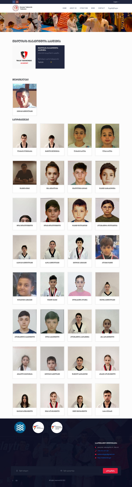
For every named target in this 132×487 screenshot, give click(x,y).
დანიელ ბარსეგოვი (80, 374)
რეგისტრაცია (113, 8)
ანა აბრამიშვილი (107, 337)
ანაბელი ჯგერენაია (24, 374)
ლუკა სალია (107, 151)
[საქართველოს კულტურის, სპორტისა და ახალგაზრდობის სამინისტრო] (20, 427)
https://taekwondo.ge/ (104, 458)
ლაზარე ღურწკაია (24, 151)
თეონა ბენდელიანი (107, 300)
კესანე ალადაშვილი (107, 374)
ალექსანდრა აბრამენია (79, 337)
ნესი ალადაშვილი (52, 411)
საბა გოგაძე (107, 411)
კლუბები (73, 30)
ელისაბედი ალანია (79, 300)
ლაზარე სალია (80, 151)
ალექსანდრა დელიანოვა (107, 226)
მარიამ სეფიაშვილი (25, 411)
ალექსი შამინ (107, 263)
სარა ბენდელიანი (52, 263)
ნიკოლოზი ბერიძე (79, 188)
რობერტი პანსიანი (24, 300)
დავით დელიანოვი (79, 226)
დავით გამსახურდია (107, 188)
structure (84, 8)
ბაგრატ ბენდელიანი (25, 263)
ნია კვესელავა (52, 188)
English (116, 2)
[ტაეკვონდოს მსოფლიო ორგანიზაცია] (38, 427)
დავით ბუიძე (25, 188)
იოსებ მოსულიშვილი (52, 226)
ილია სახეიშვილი (52, 337)
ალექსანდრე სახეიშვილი (25, 337)
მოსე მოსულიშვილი (25, 226)
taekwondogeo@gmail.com (106, 454)
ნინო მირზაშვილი (80, 411)
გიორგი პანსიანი (80, 263)
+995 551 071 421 (103, 451)
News (93, 8)
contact (101, 8)
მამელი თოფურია (52, 151)
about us (73, 8)
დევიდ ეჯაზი (52, 300)
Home (64, 8)
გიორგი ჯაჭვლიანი (52, 374)
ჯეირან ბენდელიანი (25, 111)
